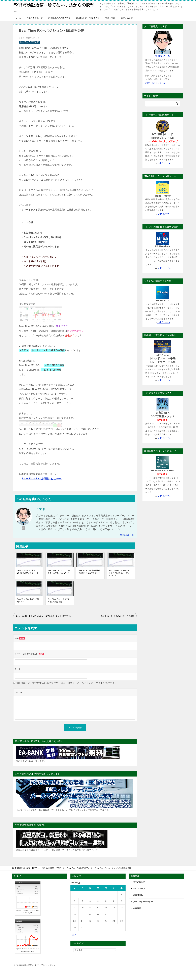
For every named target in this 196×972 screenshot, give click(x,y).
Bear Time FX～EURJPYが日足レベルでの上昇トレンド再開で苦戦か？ (45, 616)
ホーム (18, 18)
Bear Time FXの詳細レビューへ (42, 478)
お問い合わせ (127, 18)
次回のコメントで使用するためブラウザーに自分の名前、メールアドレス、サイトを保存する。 (66, 683)
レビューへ (163, 163)
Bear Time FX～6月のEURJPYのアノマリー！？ (28, 571)
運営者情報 (138, 895)
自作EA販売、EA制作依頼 (87, 18)
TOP (38, 868)
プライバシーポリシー (143, 901)
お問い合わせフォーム (155, 83)
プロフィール (162, 56)
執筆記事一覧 (127, 535)
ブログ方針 (110, 18)
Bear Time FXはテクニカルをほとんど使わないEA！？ (59, 571)
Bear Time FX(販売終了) (29, 42)
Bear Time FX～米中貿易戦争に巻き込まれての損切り (89, 571)
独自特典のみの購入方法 (59, 18)
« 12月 (73, 935)
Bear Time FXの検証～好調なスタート (28, 600)
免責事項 (137, 908)
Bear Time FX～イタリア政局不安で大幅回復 (59, 600)
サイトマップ (139, 888)
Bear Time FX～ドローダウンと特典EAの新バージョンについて (120, 573)
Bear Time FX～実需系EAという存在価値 (117, 616)
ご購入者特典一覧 (35, 18)
